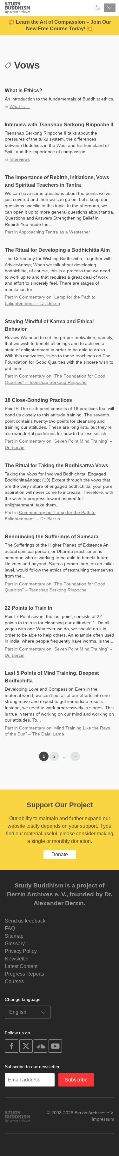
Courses (14, 981)
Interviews (20, 159)
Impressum (103, 1119)
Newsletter (17, 958)
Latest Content (21, 966)
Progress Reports (24, 974)
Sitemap (14, 936)
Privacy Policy (21, 951)
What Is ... (20, 106)
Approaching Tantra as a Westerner (54, 231)
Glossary (15, 943)
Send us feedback (25, 920)
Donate (59, 854)
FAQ (10, 928)
